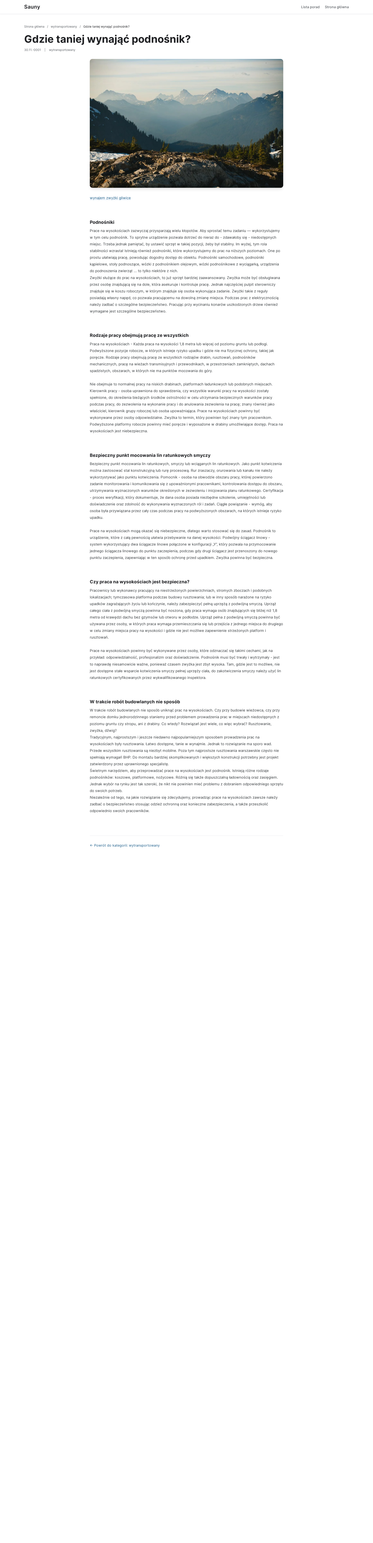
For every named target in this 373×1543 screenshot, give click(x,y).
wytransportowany (64, 26)
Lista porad (310, 7)
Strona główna (337, 7)
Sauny (32, 7)
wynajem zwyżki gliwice (110, 198)
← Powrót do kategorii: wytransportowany (125, 845)
